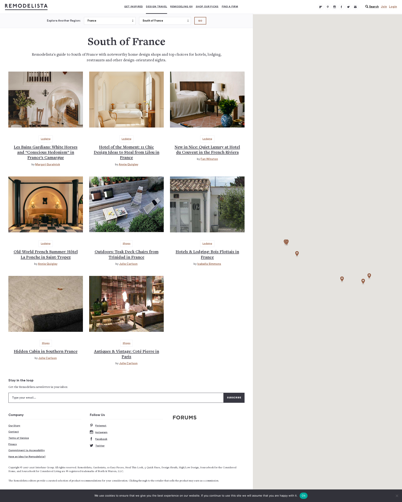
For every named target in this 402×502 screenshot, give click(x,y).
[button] (371, 7)
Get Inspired (133, 6)
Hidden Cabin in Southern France (45, 352)
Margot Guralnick (47, 164)
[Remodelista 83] (348, 7)
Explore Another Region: (64, 20)
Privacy (12, 444)
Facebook (101, 439)
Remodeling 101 (181, 6)
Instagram (101, 432)
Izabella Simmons (209, 264)
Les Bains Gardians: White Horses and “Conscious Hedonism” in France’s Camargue (45, 152)
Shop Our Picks (207, 6)
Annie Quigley (128, 164)
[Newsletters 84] (355, 7)
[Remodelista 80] (328, 7)
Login (393, 6)
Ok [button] (303, 495)
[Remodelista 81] (335, 7)
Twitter (99, 445)
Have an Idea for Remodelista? (27, 456)
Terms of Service (18, 438)
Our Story (14, 425)
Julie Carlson (128, 264)
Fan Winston (209, 159)
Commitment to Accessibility (26, 450)
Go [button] (200, 21)
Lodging (45, 139)
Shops (126, 243)
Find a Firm (230, 6)
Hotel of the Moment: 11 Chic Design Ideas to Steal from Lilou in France (126, 152)
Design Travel (156, 6)
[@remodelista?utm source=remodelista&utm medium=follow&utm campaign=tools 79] (321, 7)
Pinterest (100, 425)
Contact (13, 431)
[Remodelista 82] (341, 7)
